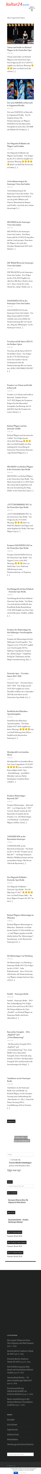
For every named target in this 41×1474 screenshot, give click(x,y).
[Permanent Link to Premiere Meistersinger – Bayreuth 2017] (20, 790)
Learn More (22, 1473)
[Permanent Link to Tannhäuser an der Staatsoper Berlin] (20, 1073)
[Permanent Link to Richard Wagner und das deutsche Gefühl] (20, 421)
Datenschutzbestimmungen (20, 1162)
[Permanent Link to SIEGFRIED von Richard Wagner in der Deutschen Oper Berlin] (20, 461)
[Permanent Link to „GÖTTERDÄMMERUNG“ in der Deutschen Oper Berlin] (20, 499)
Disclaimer (12, 1424)
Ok (16, 1473)
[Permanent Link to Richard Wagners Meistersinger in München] (20, 910)
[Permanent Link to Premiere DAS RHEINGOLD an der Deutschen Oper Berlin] (20, 540)
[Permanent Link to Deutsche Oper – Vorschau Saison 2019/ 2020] (20, 668)
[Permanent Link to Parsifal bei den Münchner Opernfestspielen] (20, 706)
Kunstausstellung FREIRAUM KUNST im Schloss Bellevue (17, 1391)
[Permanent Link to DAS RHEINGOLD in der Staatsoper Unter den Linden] (20, 295)
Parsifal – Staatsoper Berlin (17, 994)
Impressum (12, 1429)
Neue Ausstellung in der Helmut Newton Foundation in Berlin (20, 1402)
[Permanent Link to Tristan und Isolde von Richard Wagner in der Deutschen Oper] (20, 34)
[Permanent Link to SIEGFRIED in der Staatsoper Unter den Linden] (20, 217)
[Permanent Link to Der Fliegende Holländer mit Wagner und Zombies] (20, 138)
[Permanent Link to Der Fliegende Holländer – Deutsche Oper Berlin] (20, 872)
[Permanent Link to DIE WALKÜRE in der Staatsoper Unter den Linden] (20, 258)
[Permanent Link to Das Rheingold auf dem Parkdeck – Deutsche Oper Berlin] (20, 584)
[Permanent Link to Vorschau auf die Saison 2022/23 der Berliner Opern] (20, 336)
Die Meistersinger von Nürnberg (20, 956)
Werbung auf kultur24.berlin (20, 1444)
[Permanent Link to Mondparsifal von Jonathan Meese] (20, 747)
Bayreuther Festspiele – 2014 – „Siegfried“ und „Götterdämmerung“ (19, 1035)
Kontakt (10, 1419)
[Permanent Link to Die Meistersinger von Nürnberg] (20, 951)
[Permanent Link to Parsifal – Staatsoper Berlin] (20, 989)
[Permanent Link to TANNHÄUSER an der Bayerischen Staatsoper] (20, 831)
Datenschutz (13, 1434)
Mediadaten (12, 1439)
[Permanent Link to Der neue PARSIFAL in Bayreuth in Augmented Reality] (20, 89)
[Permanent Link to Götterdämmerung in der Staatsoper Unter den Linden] (20, 176)
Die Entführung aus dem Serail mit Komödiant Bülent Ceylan (20, 1370)
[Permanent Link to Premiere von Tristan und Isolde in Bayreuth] (20, 380)
